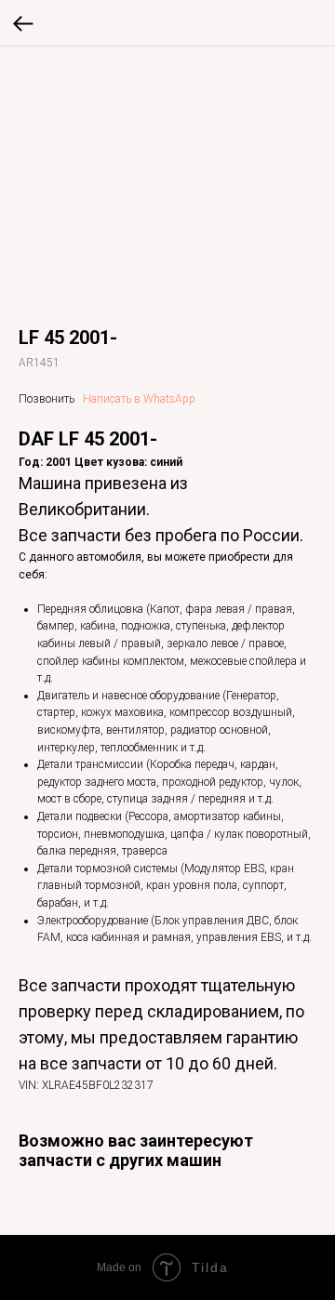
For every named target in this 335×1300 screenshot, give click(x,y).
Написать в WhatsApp (139, 398)
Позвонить (46, 398)
